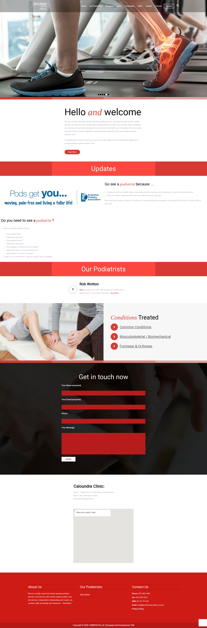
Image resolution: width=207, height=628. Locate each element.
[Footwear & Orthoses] (114, 346)
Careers (149, 6)
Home (83, 6)
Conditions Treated (113, 6)
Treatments (129, 6)
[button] (2, 46)
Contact (169, 6)
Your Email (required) (71, 400)
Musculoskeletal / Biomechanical (145, 337)
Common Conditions (135, 327)
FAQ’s (140, 6)
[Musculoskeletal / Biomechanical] (114, 336)
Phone (65, 413)
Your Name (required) (71, 385)
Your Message (68, 428)
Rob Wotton (85, 595)
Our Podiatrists (96, 6)
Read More (115, 293)
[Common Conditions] (114, 327)
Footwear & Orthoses (136, 346)
